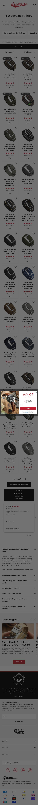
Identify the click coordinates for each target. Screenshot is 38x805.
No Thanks (28, 410)
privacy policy (26, 412)
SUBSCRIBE (28, 408)
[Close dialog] (36, 392)
